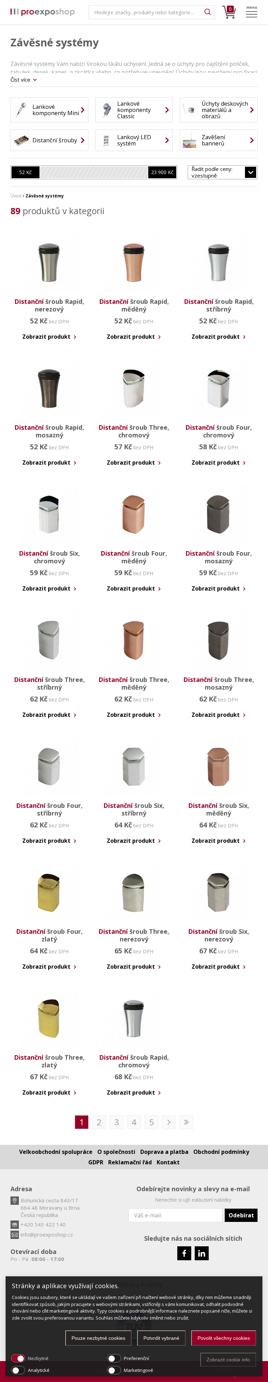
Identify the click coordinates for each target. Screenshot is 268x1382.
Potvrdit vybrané (161, 1338)
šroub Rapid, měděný (134, 305)
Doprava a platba (164, 1152)
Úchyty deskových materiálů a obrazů (225, 109)
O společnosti (116, 1152)
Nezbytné (38, 1358)
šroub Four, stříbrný (49, 809)
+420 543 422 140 (43, 1224)
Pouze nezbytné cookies (98, 1338)
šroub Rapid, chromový (134, 1061)
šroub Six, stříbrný (133, 809)
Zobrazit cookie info (228, 1359)
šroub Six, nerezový (218, 935)
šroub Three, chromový (133, 431)
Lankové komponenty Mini (55, 110)
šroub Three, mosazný (218, 683)
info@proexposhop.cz (47, 1234)
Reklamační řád (130, 1162)
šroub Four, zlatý (49, 935)
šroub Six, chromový (49, 557)
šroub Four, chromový (218, 431)
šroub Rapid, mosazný (49, 431)
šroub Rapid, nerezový (49, 305)
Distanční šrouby (54, 140)
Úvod (15, 196)
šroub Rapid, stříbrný (219, 305)
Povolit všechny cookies (224, 1338)
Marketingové (138, 1370)
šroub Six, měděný (218, 809)
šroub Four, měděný (133, 557)
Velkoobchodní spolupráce (55, 1152)
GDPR (95, 1162)
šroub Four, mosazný (218, 557)
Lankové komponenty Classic (134, 109)
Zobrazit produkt (47, 336)
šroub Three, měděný (133, 683)
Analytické (39, 1370)
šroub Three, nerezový (133, 935)
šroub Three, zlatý (49, 1061)
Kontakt (168, 1162)
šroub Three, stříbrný (49, 683)
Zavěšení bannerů (213, 140)
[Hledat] (208, 12)
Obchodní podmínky (221, 1152)
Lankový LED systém (134, 140)
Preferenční (136, 1358)
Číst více (21, 79)
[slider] (25, 172)
